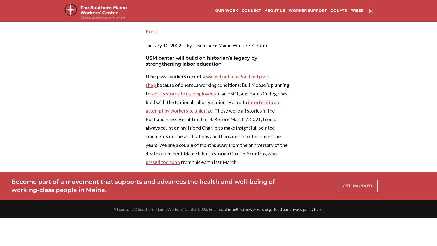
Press (152, 31)
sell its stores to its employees (183, 93)
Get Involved (357, 186)
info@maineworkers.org (249, 209)
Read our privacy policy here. (297, 209)
